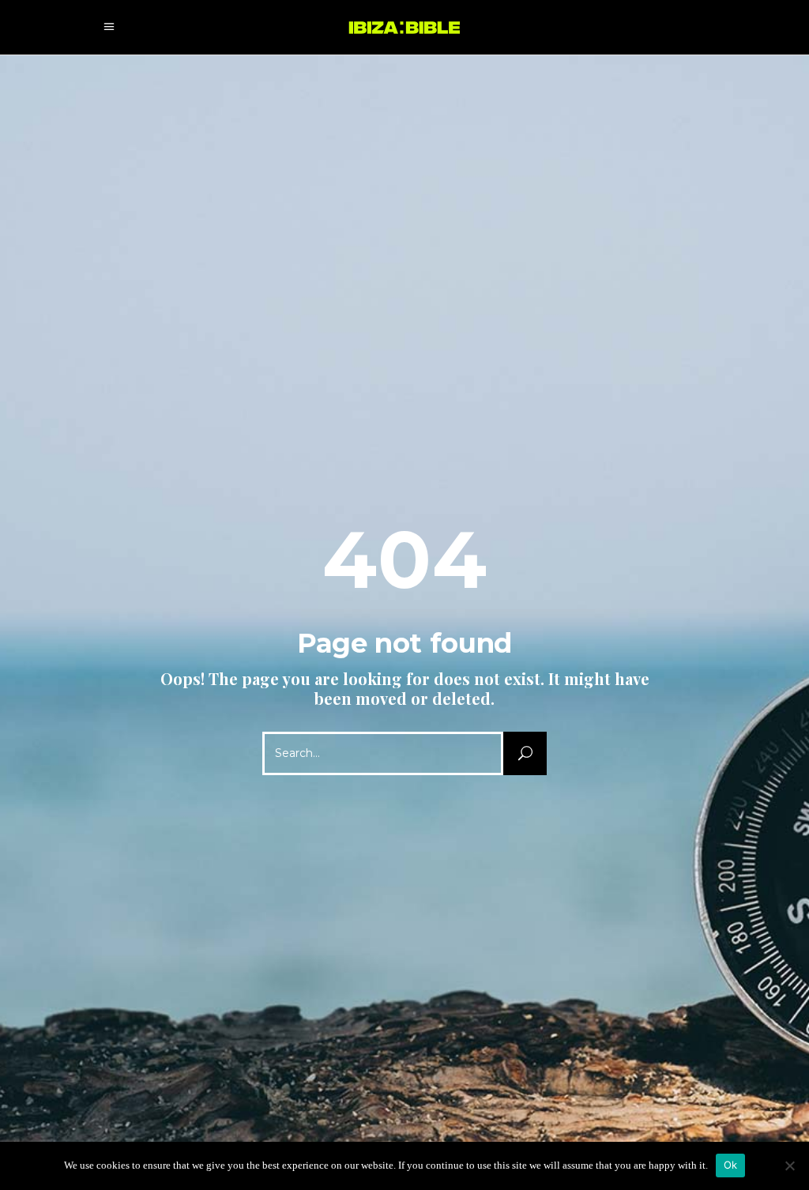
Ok (731, 1164)
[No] (789, 1165)
